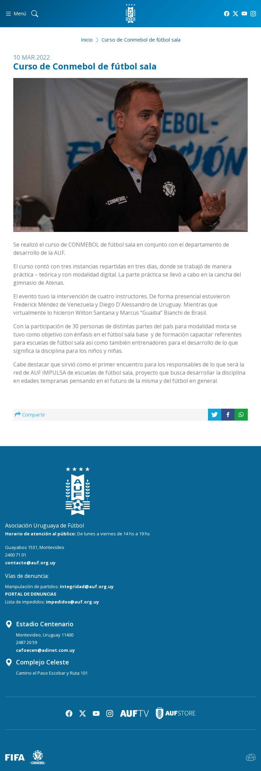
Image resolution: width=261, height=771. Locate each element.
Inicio (87, 39)
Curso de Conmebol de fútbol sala (141, 39)
